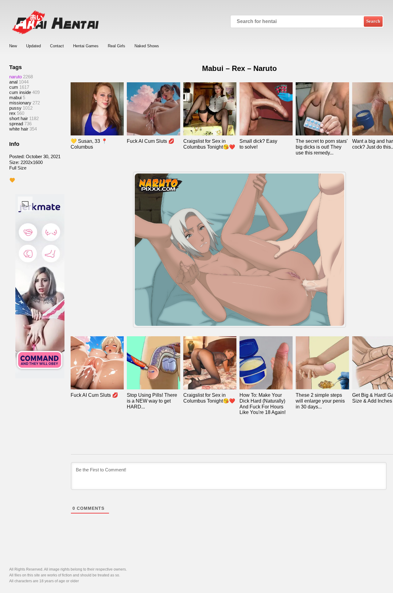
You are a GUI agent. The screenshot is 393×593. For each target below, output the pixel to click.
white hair (18, 128)
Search (373, 21)
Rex (12, 113)
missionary (20, 102)
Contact (57, 46)
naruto (15, 76)
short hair (18, 118)
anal (13, 81)
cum (13, 87)
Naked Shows (146, 46)
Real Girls (116, 46)
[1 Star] (12, 180)
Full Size (17, 167)
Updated (33, 46)
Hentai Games (86, 46)
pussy (15, 108)
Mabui (15, 97)
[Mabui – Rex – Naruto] (239, 249)
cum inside (20, 92)
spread (16, 123)
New (13, 46)
